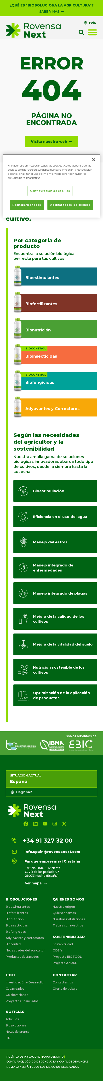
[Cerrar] (93, 159)
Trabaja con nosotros (68, 925)
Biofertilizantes (17, 913)
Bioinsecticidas (17, 925)
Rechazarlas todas (26, 204)
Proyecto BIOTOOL (67, 956)
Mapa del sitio (52, 1056)
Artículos (12, 1019)
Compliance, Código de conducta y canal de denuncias (47, 1061)
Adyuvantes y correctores (25, 938)
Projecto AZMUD (65, 963)
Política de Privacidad (23, 1056)
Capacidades (15, 988)
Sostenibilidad (69, 937)
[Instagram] (54, 824)
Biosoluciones (21, 899)
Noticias (15, 1012)
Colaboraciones (17, 995)
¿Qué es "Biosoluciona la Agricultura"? (52, 5)
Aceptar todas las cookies (70, 204)
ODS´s (58, 950)
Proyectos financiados (22, 1001)
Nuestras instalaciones (69, 919)
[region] (52, 185)
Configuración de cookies (50, 191)
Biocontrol (13, 944)
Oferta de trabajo (65, 988)
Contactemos (63, 982)
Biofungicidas (16, 931)
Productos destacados (22, 956)
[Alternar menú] (92, 32)
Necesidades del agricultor (25, 950)
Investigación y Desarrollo (25, 982)
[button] (81, 32)
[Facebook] (26, 824)
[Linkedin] (35, 824)
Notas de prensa (17, 1031)
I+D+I (10, 975)
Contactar (65, 975)
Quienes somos (68, 899)
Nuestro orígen (64, 906)
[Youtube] (45, 824)
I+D (8, 1038)
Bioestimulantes (18, 906)
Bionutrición (15, 919)
